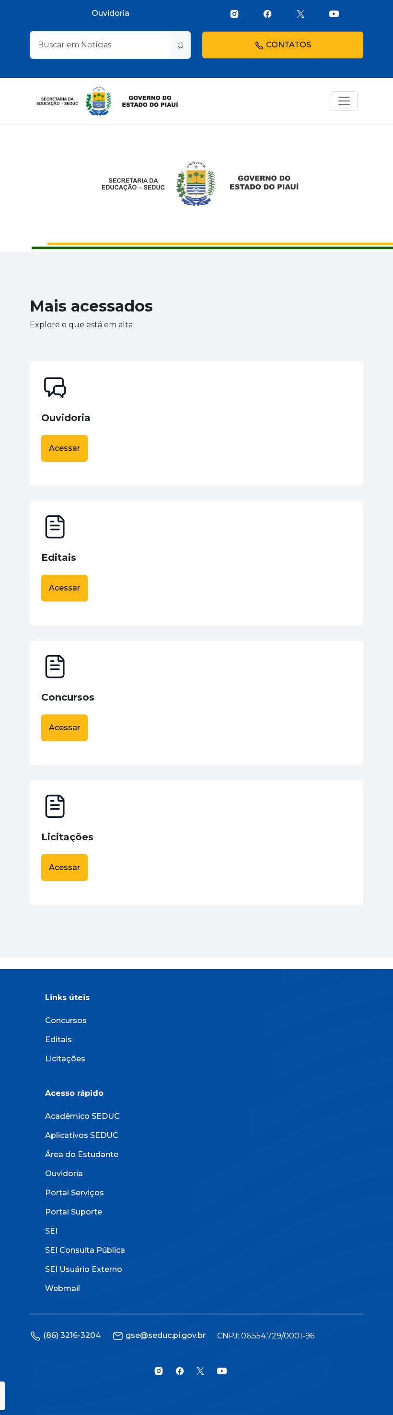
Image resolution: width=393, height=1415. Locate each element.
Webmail (62, 1288)
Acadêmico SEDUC (82, 1116)
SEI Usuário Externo (83, 1269)
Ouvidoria (110, 13)
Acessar (64, 448)
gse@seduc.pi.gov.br (166, 1335)
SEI (51, 1231)
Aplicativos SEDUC (81, 1135)
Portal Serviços (74, 1192)
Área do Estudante (81, 1154)
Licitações (65, 1058)
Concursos (66, 1020)
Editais (58, 1039)
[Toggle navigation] (344, 101)
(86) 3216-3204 (72, 1335)
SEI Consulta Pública (85, 1250)
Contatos (287, 44)
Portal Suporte (73, 1211)
